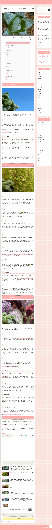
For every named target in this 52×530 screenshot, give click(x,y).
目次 (17, 42)
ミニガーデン (9, 74)
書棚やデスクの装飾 (9, 76)
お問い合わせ (42, 527)
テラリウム (8, 71)
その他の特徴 (9, 50)
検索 (38, 8)
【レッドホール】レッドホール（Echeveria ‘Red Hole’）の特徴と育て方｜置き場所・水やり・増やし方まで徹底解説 (44, 29)
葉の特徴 (8, 47)
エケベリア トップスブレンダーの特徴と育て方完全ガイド (43, 39)
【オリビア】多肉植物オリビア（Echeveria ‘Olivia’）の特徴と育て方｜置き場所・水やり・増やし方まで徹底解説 (44, 22)
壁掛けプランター (9, 73)
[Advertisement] (18, 448)
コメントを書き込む (18, 518)
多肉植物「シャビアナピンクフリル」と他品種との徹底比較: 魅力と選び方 (43, 44)
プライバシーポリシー (48, 527)
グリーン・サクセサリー (43, 57)
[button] (30, 37)
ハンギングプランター (10, 70)
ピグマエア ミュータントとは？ (12, 45)
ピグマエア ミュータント (6, 410)
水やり (8, 57)
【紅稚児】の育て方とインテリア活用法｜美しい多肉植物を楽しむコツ (44, 35)
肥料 (7, 60)
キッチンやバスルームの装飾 (11, 77)
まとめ (8, 79)
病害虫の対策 (9, 63)
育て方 (8, 52)
